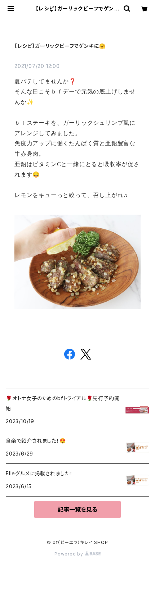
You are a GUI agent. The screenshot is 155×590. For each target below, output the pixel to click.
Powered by (69, 554)
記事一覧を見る (77, 509)
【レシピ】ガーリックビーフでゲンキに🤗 (60, 46)
